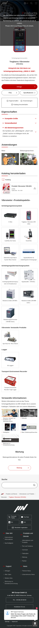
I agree (16, 29)
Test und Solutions (27, 546)
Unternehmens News (28, 574)
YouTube (26, 517)
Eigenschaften (13, 101)
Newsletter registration (21, 527)
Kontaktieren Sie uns (19, 606)
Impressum (15, 621)
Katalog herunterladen (21, 104)
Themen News (26, 571)
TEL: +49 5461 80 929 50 (19, 600)
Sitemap (7, 621)
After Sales (8, 574)
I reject (23, 29)
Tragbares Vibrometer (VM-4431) (17, 497)
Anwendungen (27, 101)
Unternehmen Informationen (9, 538)
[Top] (2, 494)
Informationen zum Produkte (26, 494)
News (25, 566)
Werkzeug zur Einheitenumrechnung (11, 582)
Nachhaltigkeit (9, 543)
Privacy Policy (22, 26)
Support (8, 566)
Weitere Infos (8, 578)
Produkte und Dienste (11, 494)
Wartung (24, 557)
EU (12, 522)
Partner (24, 561)
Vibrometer (4, 497)
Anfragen (7, 571)
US (25, 522)
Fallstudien (25, 553)
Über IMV (9, 533)
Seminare (25, 550)
